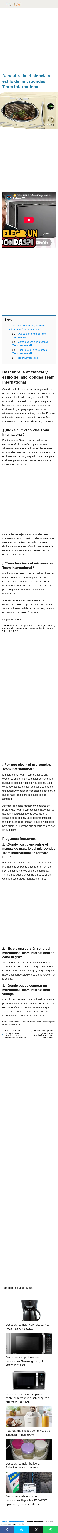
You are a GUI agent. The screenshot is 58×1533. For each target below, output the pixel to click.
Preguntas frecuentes (27, 358)
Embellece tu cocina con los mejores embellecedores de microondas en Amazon (15, 1034)
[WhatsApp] (51, 1529)
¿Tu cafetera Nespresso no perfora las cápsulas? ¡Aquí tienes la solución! (42, 1034)
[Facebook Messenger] (21, 1529)
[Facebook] (7, 1529)
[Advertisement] (29, 41)
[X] (36, 1529)
